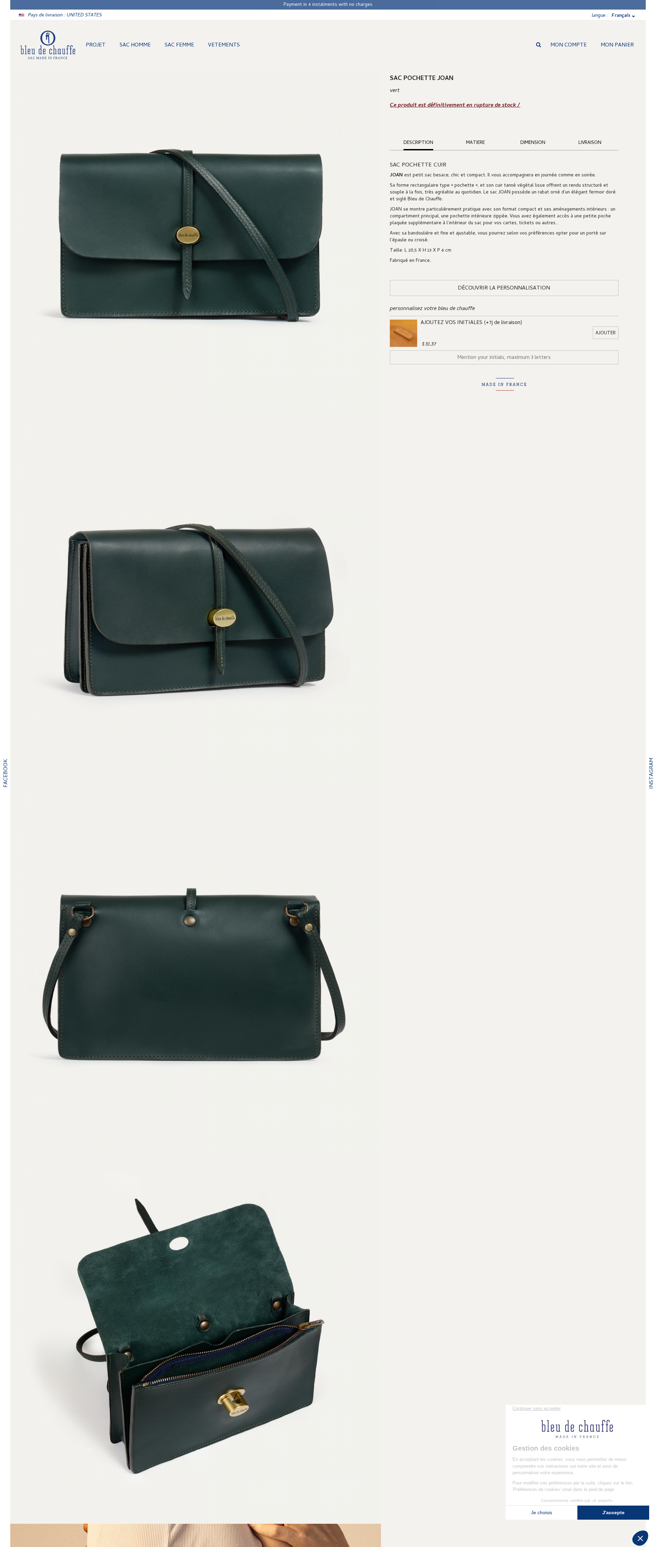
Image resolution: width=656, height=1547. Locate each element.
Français (621, 16)
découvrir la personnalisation (504, 288)
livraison (589, 143)
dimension (532, 143)
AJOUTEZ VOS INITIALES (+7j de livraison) (471, 323)
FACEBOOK (6, 773)
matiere (475, 143)
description (418, 143)
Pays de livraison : (65, 15)
